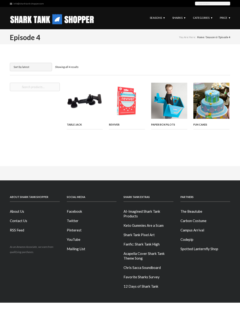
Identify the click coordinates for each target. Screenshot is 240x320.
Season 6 (211, 37)
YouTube (73, 239)
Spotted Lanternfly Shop (199, 249)
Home (200, 37)
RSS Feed (17, 230)
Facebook (74, 211)
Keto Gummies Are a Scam (144, 225)
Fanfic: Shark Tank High (142, 244)
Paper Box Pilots (163, 124)
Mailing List (76, 249)
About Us (17, 211)
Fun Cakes (200, 124)
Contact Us (18, 221)
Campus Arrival (192, 230)
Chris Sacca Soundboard (142, 267)
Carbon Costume (193, 221)
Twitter (73, 221)
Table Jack (74, 124)
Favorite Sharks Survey (142, 277)
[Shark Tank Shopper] (52, 18)
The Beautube (191, 211)
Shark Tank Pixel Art (139, 235)
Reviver (114, 124)
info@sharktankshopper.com (28, 3)
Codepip (186, 239)
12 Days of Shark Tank (141, 286)
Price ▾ (225, 17)
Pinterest (74, 230)
